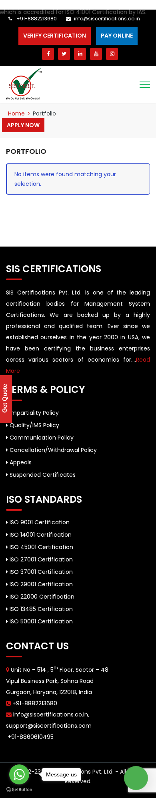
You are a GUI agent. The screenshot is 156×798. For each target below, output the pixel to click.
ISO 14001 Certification (40, 535)
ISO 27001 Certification (40, 559)
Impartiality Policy (33, 413)
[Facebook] (48, 54)
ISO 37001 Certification (40, 572)
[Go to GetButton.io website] (19, 789)
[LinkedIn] (80, 54)
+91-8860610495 (30, 737)
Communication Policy (41, 438)
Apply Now (23, 125)
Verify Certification (54, 36)
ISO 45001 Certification (40, 547)
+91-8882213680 (36, 18)
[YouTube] (96, 54)
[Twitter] (64, 54)
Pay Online (117, 36)
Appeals (20, 462)
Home (16, 113)
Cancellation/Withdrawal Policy (52, 450)
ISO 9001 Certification (39, 522)
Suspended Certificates (42, 475)
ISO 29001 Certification (40, 584)
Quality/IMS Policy (33, 425)
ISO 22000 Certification (41, 597)
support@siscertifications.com (49, 726)
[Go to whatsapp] (19, 774)
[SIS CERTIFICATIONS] (24, 84)
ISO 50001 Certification (40, 621)
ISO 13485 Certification (40, 609)
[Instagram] (112, 54)
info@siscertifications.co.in (107, 18)
